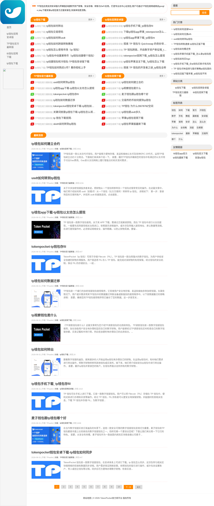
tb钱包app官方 (180, 153)
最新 (188, 133)
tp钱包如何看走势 (182, 49)
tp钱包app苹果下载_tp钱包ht (129, 37)
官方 (195, 110)
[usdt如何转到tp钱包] (46, 196)
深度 (192, 127)
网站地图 (87, 498)
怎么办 (203, 122)
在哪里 (200, 127)
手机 (181, 116)
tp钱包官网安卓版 (12, 35)
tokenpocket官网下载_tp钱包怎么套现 (134, 55)
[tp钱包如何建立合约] (46, 161)
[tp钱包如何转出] (46, 367)
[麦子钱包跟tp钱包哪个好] (46, 436)
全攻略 (184, 127)
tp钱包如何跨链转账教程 (52, 43)
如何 (181, 110)
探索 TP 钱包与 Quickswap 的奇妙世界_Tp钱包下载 (135, 43)
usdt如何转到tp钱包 (53, 82)
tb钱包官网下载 (12, 55)
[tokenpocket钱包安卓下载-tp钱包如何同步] (46, 470)
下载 (188, 110)
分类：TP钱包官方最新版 (64, 183)
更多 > (91, 19)
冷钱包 (203, 110)
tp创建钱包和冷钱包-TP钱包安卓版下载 (60, 61)
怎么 (195, 122)
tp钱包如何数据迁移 (53, 100)
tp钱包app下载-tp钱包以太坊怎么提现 (63, 88)
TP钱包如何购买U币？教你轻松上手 (59, 67)
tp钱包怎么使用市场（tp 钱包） (56, 49)
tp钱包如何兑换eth (182, 34)
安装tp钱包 (200, 157)
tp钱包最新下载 (180, 157)
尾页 (138, 487)
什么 (181, 139)
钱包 (174, 110)
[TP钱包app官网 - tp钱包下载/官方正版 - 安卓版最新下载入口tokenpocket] (13, 12)
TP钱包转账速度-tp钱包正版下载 (189, 44)
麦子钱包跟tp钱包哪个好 (125, 94)
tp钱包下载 (12, 63)
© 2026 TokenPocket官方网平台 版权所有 (112, 498)
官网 (181, 122)
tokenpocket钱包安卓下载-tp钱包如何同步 (64, 106)
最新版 (196, 116)
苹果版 (196, 133)
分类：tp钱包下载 (61, 355)
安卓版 (205, 116)
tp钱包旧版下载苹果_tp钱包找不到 (190, 73)
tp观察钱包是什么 (122, 88)
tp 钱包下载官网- (52, 118)
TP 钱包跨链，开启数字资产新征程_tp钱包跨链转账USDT (135, 49)
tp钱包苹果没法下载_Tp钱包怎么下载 (133, 61)
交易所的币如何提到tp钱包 (127, 100)
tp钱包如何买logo (182, 59)
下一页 (128, 487)
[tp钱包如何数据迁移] (46, 298)
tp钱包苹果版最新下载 (124, 124)
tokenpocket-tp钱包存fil (55, 94)
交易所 (205, 133)
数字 (174, 116)
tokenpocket (177, 133)
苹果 (174, 122)
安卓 (188, 122)
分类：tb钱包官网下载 (63, 149)
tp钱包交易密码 (47, 32)
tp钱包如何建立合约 (123, 82)
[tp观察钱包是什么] (46, 333)
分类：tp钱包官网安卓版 (64, 389)
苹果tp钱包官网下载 (123, 118)
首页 (9, 27)
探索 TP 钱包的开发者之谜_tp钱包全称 (134, 67)
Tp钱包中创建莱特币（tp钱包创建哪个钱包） (64, 55)
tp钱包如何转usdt (48, 37)
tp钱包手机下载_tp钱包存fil (128, 26)
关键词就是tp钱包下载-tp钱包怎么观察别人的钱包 (64, 112)
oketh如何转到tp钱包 (54, 124)
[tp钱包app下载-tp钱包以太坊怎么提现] (46, 230)
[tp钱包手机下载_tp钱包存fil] (46, 401)
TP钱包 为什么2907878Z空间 (128, 106)
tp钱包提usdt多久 (122, 112)
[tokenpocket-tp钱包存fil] (46, 264)
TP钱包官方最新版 (13, 45)
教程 (188, 116)
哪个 (174, 139)
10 (119, 487)
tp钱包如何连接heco (183, 29)
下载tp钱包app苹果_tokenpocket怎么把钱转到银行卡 (135, 32)
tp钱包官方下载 (200, 153)
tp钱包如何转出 (47, 26)
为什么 (175, 127)
